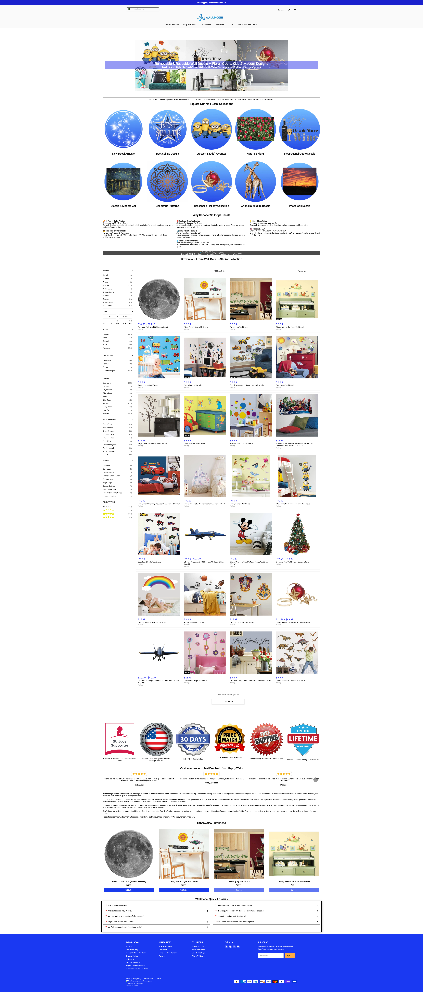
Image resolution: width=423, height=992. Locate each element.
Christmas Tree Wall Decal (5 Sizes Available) (293, 562)
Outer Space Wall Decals (285, 385)
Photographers (109, 419)
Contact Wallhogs (132, 950)
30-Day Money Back (166, 946)
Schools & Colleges (198, 953)
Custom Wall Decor (171, 25)
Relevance (302, 271)
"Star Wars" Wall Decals (192, 385)
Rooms (106, 378)
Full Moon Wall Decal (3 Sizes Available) (153, 327)
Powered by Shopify (132, 985)
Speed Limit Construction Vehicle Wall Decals (247, 385)
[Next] (315, 779)
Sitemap (158, 978)
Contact (281, 10)
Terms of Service (148, 978)
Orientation (108, 355)
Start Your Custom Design (247, 25)
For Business (206, 25)
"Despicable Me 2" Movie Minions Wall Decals (293, 504)
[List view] (141, 271)
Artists (106, 461)
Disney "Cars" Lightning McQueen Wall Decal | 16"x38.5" (159, 504)
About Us (129, 946)
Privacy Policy (137, 978)
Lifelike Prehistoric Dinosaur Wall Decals (291, 680)
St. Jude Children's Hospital (135, 966)
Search (128, 978)
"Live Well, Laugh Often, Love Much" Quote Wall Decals (250, 680)
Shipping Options (132, 956)
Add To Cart (129, 890)
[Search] (129, 9)
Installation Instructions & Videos (137, 969)
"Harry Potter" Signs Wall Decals (196, 327)
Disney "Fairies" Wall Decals (240, 504)
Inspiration (220, 25)
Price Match (163, 950)
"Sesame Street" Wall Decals (194, 443)
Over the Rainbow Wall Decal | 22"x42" (152, 622)
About (230, 25)
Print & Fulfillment (198, 956)
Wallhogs (140, 329)
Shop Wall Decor (190, 25)
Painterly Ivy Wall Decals (239, 327)
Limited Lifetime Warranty (168, 953)
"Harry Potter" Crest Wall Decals (242, 622)
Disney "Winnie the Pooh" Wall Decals (290, 327)
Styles (105, 329)
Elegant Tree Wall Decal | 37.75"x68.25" (152, 443)
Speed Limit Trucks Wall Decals (149, 562)
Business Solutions (198, 950)
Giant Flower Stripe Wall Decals (195, 680)
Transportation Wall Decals (148, 385)
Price (105, 312)
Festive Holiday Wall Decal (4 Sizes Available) (293, 622)
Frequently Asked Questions (136, 953)
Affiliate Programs (198, 946)
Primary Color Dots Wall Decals (241, 443)
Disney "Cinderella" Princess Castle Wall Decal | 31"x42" (204, 504)
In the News (130, 959)
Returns (161, 956)
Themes (106, 270)
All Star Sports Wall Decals (194, 622)
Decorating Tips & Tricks (134, 962)
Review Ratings (109, 502)
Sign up (289, 955)
